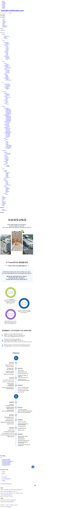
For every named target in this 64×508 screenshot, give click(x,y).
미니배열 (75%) (8, 118)
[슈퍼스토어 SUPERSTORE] (6, 483)
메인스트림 (8, 58)
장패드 (7, 144)
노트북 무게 (6, 51)
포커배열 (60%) (8, 120)
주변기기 (3, 106)
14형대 (7, 175)
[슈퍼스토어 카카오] (5, 465)
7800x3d (4, 21)
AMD (7, 160)
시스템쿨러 (8, 166)
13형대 (7, 174)
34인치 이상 (8, 72)
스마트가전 (4, 91)
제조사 (5, 63)
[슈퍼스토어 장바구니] (6, 463)
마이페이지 (4, 3)
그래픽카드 (8, 188)
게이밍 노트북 (6, 56)
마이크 (7, 137)
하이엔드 (7, 57)
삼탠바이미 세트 (7, 84)
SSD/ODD (7, 191)
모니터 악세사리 (8, 147)
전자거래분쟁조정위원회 (6, 478)
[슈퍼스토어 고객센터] (6, 460)
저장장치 (5, 152)
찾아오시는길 (4, 210)
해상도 (5, 73)
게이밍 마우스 (6, 124)
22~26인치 (7, 69)
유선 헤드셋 (8, 134)
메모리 (5, 155)
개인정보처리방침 (5, 475)
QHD (7, 75)
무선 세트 (7, 122)
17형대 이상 (8, 177)
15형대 (7, 176)
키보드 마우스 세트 (7, 121)
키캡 (3, 20)
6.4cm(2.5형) (8, 154)
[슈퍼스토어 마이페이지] (6, 459)
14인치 (7, 49)
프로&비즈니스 (6, 36)
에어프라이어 (8, 97)
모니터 (3, 61)
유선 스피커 (8, 136)
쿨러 (5, 164)
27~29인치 (7, 70)
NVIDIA (7, 159)
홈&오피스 (6, 38)
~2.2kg (7, 54)
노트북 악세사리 (8, 146)
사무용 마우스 (6, 127)
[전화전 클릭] (9, 506)
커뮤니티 (3, 4)
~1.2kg (7, 52)
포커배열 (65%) (8, 119)
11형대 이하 (8, 172)
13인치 (7, 50)
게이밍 (5, 37)
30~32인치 (7, 71)
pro (3, 24)
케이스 (7, 190)
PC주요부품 (4, 150)
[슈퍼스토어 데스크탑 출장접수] (7, 461)
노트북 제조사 (6, 42)
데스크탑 (5, 170)
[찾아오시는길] (19, 489)
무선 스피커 (8, 135)
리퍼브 (3, 168)
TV (2, 82)
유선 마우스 (8, 125)
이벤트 (3, 205)
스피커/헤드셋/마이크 (7, 132)
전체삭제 (1, 28)
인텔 (6, 162)
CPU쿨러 (7, 165)
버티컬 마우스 (8, 128)
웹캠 (5, 138)
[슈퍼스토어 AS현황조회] (6, 462)
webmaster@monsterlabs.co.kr (7, 494)
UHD (7, 77)
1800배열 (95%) (8, 110)
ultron (4, 22)
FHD (7, 74)
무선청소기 (8, 95)
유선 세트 (7, 123)
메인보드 (5, 161)
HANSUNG (8, 44)
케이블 (7, 142)
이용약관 (3, 473)
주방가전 (5, 96)
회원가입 (3, 2)
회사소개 (3, 209)
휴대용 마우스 (8, 131)
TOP (1, 457)
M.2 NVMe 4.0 (8, 153)
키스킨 (7, 143)
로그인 (3, 1)
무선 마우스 (8, 126)
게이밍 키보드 (6, 108)
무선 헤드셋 (8, 133)
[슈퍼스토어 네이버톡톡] (6, 464)
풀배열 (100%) (8, 109)
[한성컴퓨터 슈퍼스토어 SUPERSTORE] (12, 10)
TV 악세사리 (8, 148)
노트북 (3, 40)
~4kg (7, 55)
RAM (7, 189)
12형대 (7, 173)
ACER (7, 43)
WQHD (7, 76)
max (3, 23)
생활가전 (5, 93)
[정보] (22, 493)
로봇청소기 (8, 94)
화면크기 (5, 68)
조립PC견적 (4, 197)
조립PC (3, 34)
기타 (5, 140)
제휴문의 (3, 480)
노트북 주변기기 (8, 145)
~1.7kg (7, 53)
